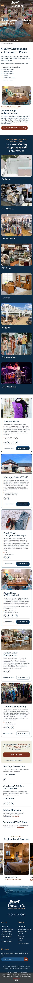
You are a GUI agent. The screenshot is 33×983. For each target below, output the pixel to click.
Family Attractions (7, 931)
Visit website (15, 816)
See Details (9, 448)
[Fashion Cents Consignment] (16, 639)
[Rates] (4, 779)
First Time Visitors (23, 943)
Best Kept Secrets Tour (14, 766)
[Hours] (16, 442)
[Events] (12, 442)
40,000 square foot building (13, 128)
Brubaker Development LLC (22, 968)
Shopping (21, 936)
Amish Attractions (7, 934)
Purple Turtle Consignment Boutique (14, 534)
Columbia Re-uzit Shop (14, 706)
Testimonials (24, 972)
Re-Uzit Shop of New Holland (11, 594)
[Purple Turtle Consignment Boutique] (16, 520)
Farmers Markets (7, 939)
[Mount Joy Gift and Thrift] (16, 464)
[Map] (8, 442)
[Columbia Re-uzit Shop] (16, 693)
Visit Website (23, 448)
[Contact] (5, 442)
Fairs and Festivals (7, 929)
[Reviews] (12, 615)
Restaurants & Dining (24, 929)
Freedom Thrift (11, 421)
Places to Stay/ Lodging (22, 932)
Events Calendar (7, 941)
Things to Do (21, 926)
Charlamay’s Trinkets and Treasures (13, 787)
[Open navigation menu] (2, 5)
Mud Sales (5, 926)
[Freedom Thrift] (16, 408)
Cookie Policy (16, 978)
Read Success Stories (14, 760)
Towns (20, 941)
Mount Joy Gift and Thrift (15, 477)
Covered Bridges (7, 936)
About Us (8, 972)
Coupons (20, 938)
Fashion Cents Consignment (10, 654)
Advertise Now (16, 754)
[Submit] (26, 959)
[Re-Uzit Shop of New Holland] (16, 579)
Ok (16, 980)
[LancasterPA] (2, 40)
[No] (31, 978)
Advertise (15, 972)
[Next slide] (30, 862)
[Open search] (31, 4)
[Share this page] (30, 40)
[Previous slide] (3, 862)
